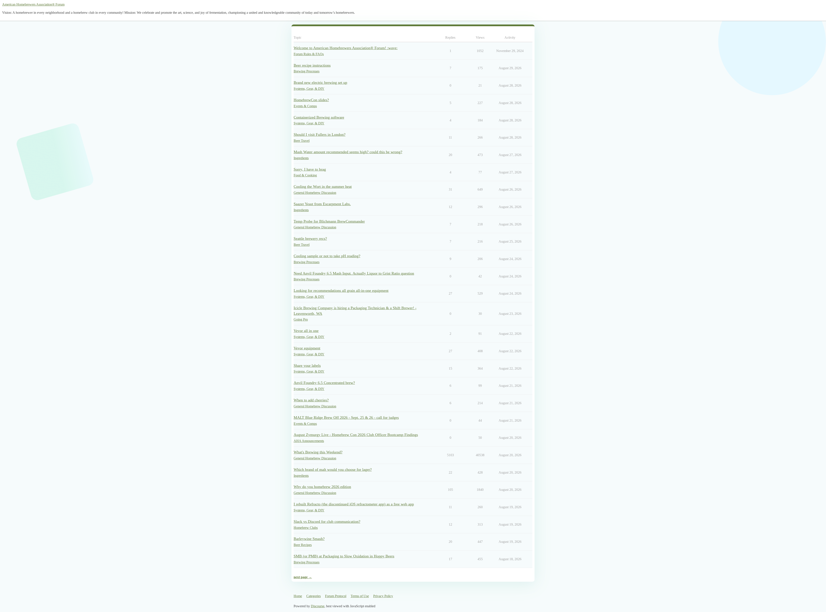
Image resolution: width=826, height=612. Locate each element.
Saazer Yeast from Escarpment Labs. (322, 204)
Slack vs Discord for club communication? (327, 521)
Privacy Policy (383, 596)
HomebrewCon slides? (311, 100)
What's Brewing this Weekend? (318, 452)
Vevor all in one (306, 331)
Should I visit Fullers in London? (319, 134)
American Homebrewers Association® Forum (33, 4)
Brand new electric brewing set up (320, 82)
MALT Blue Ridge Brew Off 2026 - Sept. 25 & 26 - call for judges (346, 417)
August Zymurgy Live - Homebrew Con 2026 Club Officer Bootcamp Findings (356, 435)
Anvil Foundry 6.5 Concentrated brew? (324, 383)
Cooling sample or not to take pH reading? (327, 256)
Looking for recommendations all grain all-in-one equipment (341, 290)
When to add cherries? (311, 400)
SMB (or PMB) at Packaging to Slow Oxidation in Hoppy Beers (344, 556)
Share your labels (307, 365)
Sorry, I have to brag (310, 169)
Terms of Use (360, 596)
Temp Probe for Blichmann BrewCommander (329, 221)
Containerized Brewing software (319, 117)
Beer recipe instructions (312, 65)
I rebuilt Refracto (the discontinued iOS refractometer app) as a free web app (354, 504)
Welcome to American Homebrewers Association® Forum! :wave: (346, 48)
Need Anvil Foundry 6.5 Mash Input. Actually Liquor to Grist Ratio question (354, 273)
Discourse (317, 606)
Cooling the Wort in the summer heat (323, 186)
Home (298, 596)
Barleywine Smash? (309, 539)
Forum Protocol (335, 596)
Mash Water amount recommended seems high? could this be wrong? (348, 152)
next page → (303, 577)
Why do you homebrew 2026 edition (322, 487)
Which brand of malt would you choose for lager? (333, 469)
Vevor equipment (307, 348)
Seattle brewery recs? (310, 238)
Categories (313, 596)
